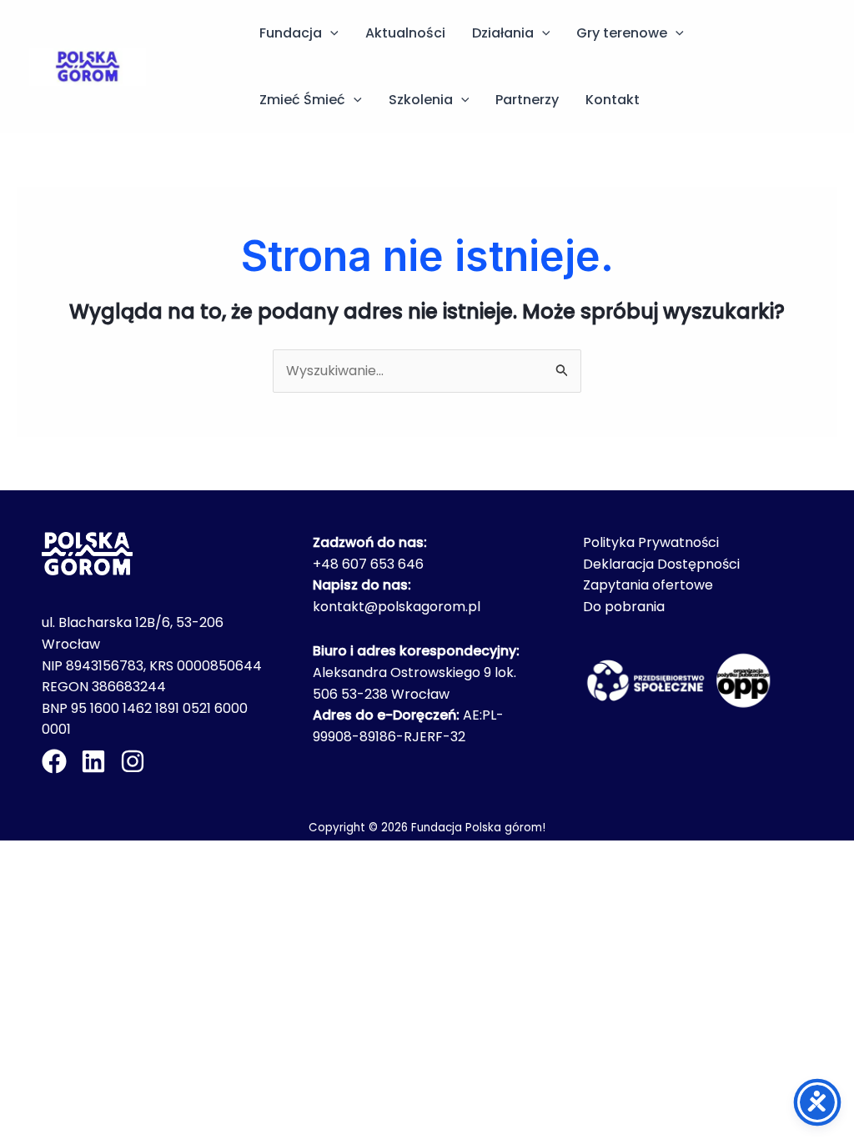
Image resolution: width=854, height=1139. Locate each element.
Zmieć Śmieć (302, 99)
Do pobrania (624, 606)
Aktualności (405, 33)
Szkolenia (421, 99)
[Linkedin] (93, 761)
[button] (330, 33)
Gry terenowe (621, 33)
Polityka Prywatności (651, 542)
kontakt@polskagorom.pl (396, 606)
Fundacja (290, 33)
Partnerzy (527, 99)
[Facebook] (54, 761)
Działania (503, 33)
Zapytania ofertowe (648, 585)
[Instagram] (132, 761)
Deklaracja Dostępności (661, 564)
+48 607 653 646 (368, 564)
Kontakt (612, 99)
